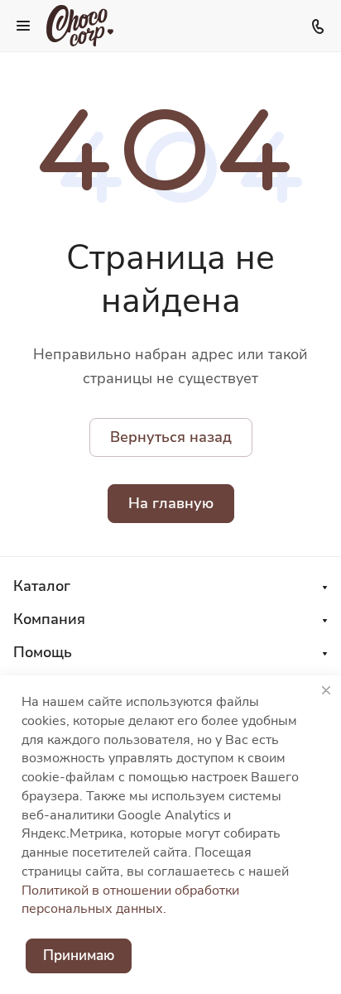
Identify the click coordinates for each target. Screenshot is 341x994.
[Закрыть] (326, 690)
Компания (49, 619)
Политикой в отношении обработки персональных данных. (130, 900)
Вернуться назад (171, 437)
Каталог (41, 586)
